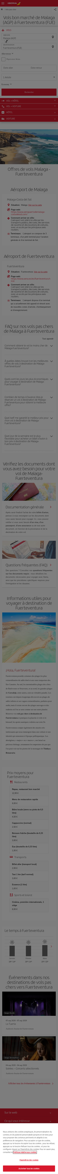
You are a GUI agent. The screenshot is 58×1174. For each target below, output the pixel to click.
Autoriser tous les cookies (29, 1168)
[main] (29, 1148)
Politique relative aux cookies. (25, 1152)
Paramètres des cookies (29, 1160)
